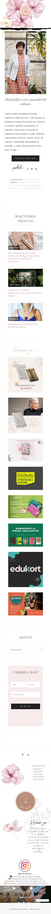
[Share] (27, 168)
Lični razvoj (32, 180)
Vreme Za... (25, 11)
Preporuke (38, 779)
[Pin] (31, 168)
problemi (24, 185)
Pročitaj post (25, 158)
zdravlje (38, 188)
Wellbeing (38, 772)
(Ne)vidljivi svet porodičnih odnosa (25, 101)
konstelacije (27, 182)
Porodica (38, 769)
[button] (8, 894)
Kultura (38, 774)
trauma (28, 188)
